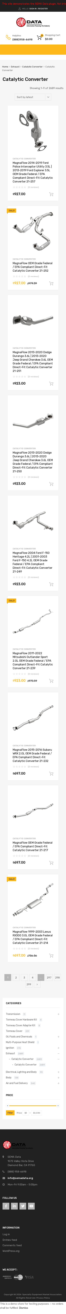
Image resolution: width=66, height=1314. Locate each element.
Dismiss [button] (23, 1307)
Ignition (10, 1047)
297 (49, 977)
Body (9, 1077)
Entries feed (10, 1239)
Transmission (13, 1014)
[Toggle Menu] (61, 48)
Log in (6, 1234)
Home (5, 66)
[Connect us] (6, 1206)
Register (43, 8)
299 (29, 984)
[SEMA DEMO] (33, 26)
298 (57, 977)
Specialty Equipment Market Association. (42, 1294)
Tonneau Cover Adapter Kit (20, 1025)
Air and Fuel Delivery (17, 1083)
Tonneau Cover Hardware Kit (21, 1019)
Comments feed (12, 1245)
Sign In (33, 8)
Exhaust (15, 66)
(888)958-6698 (20, 39)
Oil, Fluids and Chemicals (19, 1036)
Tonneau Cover (14, 1031)
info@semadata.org (20, 1178)
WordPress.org (11, 1251)
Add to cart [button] (51, 194)
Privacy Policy (43, 1298)
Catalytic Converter (32, 66)
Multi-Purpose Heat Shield (20, 1042)
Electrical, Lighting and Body (21, 1072)
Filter (10, 1113)
